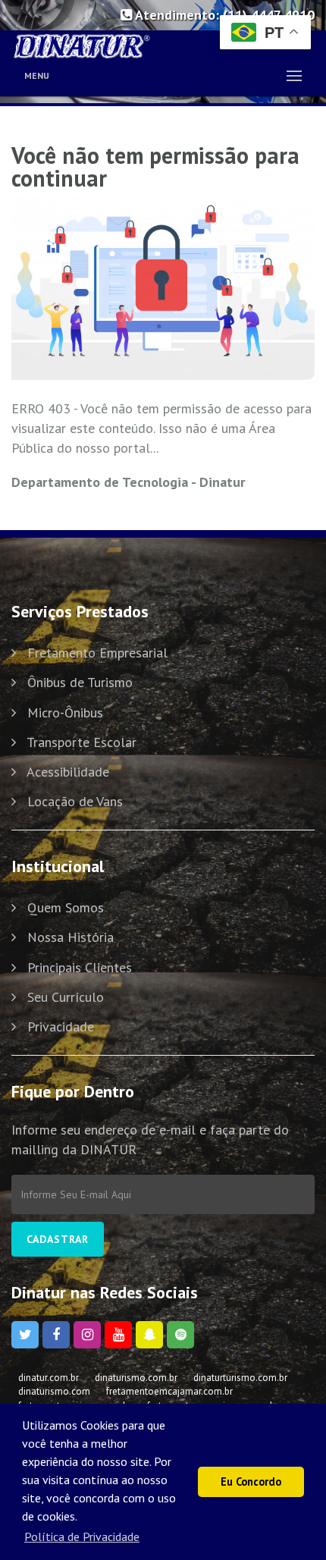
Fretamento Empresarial (97, 652)
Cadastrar (58, 1239)
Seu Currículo (65, 997)
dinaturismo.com (54, 1391)
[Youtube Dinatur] (118, 1334)
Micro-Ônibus (65, 712)
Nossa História (70, 937)
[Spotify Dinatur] (180, 1334)
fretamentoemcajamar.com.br (169, 1391)
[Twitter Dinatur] (25, 1334)
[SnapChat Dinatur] (149, 1334)
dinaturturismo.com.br (240, 1377)
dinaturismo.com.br (136, 1377)
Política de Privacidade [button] (81, 1536)
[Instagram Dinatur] (87, 1334)
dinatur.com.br (48, 1377)
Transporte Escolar (81, 742)
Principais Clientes (79, 967)
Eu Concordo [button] (251, 1481)
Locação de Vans (75, 801)
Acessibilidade (68, 771)
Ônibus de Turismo (80, 682)
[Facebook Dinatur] (56, 1334)
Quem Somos (65, 907)
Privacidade (60, 1026)
